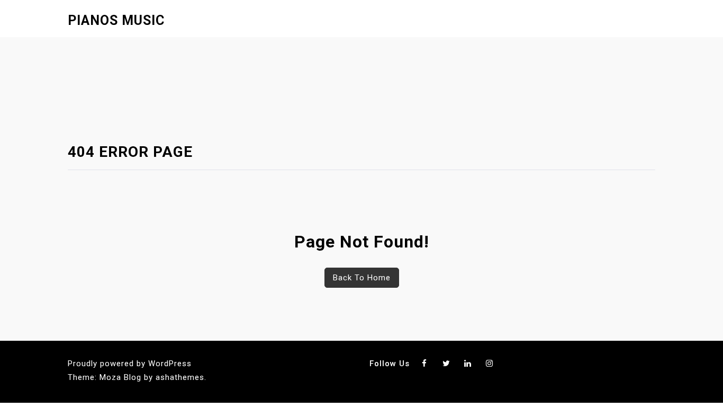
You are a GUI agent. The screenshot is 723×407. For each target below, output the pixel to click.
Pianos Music (116, 20)
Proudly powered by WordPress (130, 363)
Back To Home (362, 277)
